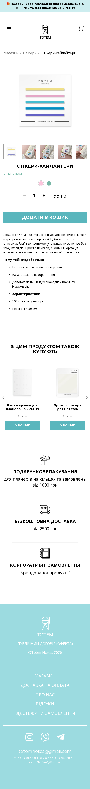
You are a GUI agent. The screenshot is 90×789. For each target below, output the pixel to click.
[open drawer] (8, 27)
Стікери (29, 53)
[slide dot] (11, 151)
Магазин (10, 53)
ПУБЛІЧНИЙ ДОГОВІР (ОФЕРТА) (45, 643)
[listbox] (45, 100)
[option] (45, 100)
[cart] (81, 27)
